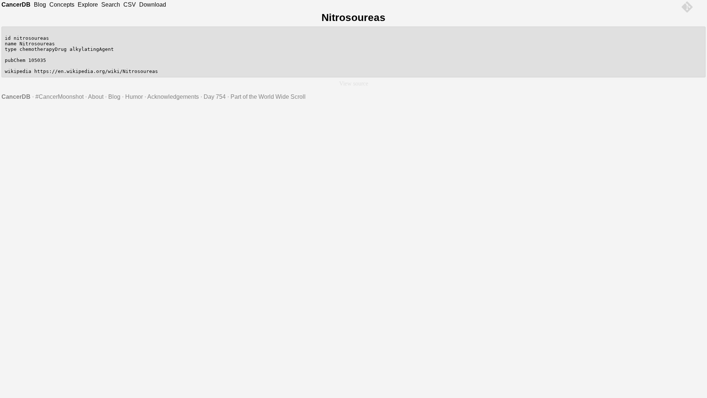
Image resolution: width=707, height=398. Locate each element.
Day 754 (215, 97)
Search (110, 4)
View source (353, 83)
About (95, 97)
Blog (40, 4)
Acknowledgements (173, 97)
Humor (134, 97)
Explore (88, 4)
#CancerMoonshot (59, 97)
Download (152, 4)
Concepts (61, 4)
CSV (129, 4)
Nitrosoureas (353, 17)
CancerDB (16, 4)
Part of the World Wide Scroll (268, 97)
